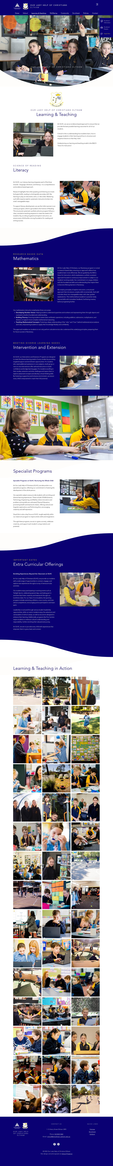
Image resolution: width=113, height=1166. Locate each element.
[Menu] (97, 4)
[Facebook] (54, 1144)
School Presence (67, 1154)
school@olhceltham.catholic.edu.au (58, 1136)
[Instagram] (58, 1144)
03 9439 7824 (59, 1134)
